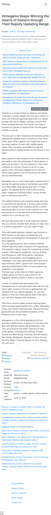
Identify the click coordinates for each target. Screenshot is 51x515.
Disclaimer (26, 352)
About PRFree (17, 483)
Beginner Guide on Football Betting (17, 427)
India (16, 387)
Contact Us (16, 502)
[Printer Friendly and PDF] (38, 358)
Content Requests (38, 355)
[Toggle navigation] (45, 4)
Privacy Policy (17, 488)
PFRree (6, 4)
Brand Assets (17, 498)
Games (17, 390)
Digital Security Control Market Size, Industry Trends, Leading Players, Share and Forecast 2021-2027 (24, 466)
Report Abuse (40, 352)
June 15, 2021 (15, 31)
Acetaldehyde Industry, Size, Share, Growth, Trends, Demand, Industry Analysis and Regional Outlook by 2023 (25, 420)
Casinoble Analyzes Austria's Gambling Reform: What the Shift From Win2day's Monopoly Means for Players (25, 84)
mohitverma (29, 31)
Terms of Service (19, 493)
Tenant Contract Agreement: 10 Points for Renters (24, 413)
